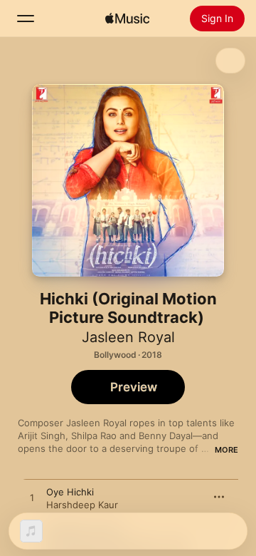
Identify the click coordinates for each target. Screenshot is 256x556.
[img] (127, 18)
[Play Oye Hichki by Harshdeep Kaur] (32, 498)
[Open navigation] (25, 18)
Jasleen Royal (128, 337)
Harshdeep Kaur (82, 504)
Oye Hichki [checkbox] (70, 492)
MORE (226, 450)
